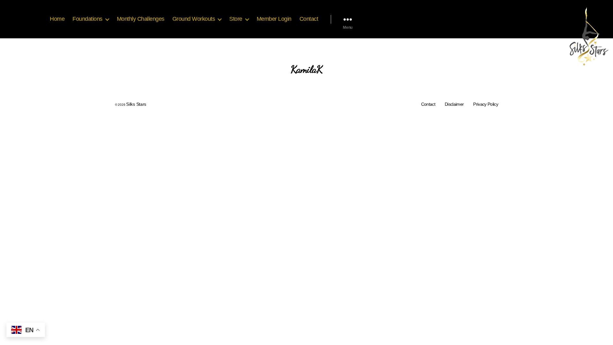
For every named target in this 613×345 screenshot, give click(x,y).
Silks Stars (136, 104)
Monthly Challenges (140, 19)
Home (57, 19)
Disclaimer (454, 104)
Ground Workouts (193, 19)
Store (235, 19)
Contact (308, 19)
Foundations (87, 19)
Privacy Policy (485, 104)
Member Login (274, 19)
